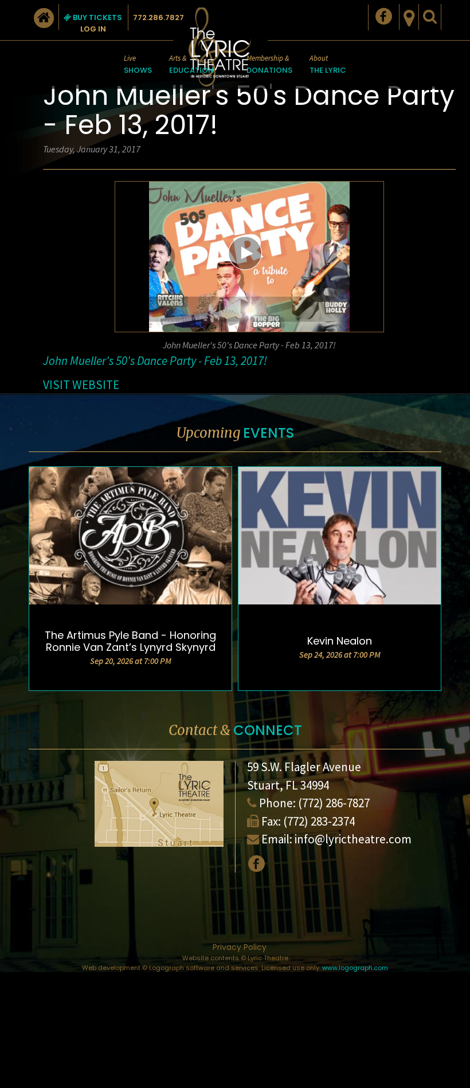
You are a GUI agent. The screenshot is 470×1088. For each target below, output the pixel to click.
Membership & (269, 64)
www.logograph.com (355, 967)
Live (138, 64)
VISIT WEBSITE (81, 384)
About (328, 64)
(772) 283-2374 (319, 821)
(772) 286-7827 (334, 803)
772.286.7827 (158, 17)
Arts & (191, 64)
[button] (245, 253)
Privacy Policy (240, 947)
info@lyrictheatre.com (353, 839)
